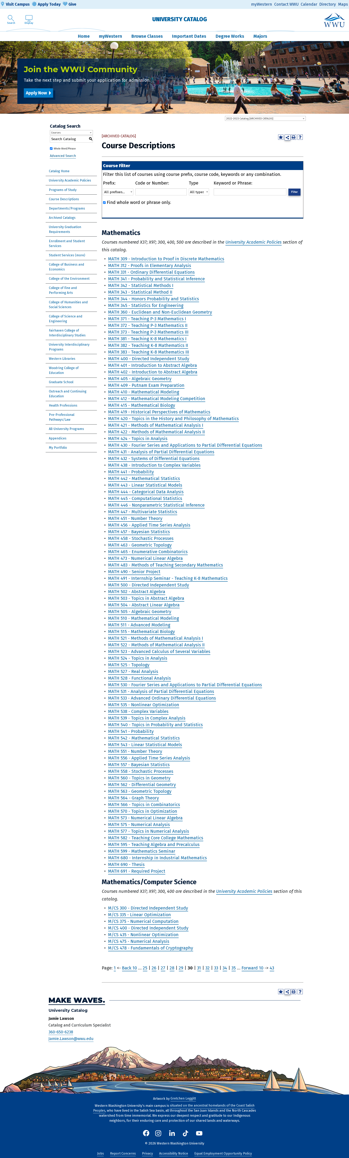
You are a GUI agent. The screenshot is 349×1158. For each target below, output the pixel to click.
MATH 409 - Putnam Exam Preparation (146, 385)
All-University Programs (66, 429)
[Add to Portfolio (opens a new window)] (280, 137)
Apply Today (49, 4)
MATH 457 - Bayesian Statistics (139, 531)
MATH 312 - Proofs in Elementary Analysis (149, 265)
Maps (343, 4)
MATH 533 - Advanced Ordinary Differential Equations (162, 698)
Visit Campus (18, 4)
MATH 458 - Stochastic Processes (140, 538)
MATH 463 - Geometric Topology (140, 545)
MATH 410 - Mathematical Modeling (143, 392)
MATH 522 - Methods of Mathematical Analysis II (156, 645)
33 (216, 968)
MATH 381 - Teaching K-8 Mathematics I (147, 338)
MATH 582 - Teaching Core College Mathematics (155, 838)
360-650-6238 (60, 1032)
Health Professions (63, 405)
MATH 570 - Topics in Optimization (142, 811)
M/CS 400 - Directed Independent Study (148, 928)
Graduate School (61, 382)
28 (172, 968)
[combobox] (265, 118)
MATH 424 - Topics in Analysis (137, 438)
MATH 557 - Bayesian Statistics (139, 764)
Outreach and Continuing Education (67, 393)
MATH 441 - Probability (131, 472)
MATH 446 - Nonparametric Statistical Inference (156, 505)
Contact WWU (286, 4)
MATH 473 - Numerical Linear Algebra (145, 558)
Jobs (100, 1153)
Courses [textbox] (56, 132)
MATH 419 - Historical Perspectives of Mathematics (159, 412)
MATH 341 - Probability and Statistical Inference (156, 279)
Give (72, 4)
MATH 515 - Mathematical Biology (141, 631)
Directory (327, 4)
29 (181, 968)
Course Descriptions (64, 199)
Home (84, 36)
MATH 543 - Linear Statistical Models (145, 744)
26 (154, 968)
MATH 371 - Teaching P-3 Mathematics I (147, 318)
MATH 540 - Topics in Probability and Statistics (155, 724)
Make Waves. (76, 1000)
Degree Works (229, 36)
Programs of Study (63, 190)
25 (145, 968)
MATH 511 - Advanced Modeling (139, 625)
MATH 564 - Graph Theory (133, 798)
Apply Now (36, 93)
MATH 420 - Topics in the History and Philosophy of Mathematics (173, 418)
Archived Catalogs (62, 218)
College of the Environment (69, 279)
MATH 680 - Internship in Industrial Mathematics (157, 858)
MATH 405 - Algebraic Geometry (139, 378)
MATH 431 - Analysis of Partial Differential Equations (161, 452)
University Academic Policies (70, 180)
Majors (260, 36)
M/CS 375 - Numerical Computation (143, 921)
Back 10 (129, 968)
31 (199, 968)
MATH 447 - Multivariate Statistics (142, 511)
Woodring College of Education (64, 370)
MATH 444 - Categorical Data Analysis (146, 491)
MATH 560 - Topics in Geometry (139, 778)
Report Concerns (123, 1153)
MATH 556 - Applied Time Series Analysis (149, 758)
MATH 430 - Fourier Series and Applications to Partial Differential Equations (185, 445)
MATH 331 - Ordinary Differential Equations (151, 272)
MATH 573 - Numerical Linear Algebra (145, 818)
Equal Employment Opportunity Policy (223, 1153)
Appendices (57, 438)
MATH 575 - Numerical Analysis (139, 824)
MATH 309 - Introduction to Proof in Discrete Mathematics (166, 259)
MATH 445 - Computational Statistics (145, 498)
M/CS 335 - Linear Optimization (139, 914)
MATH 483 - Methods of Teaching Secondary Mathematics (165, 565)
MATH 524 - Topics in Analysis (137, 658)
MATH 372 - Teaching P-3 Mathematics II (147, 325)
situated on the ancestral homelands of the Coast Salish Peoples (173, 1108)
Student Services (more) (67, 255)
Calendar (309, 4)
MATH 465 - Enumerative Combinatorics (148, 551)
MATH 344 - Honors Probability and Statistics (153, 298)
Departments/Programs (67, 208)
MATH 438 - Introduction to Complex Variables (154, 465)
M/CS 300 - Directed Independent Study (148, 908)
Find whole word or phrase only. (139, 202)
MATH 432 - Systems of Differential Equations (154, 458)
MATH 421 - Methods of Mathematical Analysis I (155, 425)
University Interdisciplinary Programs (69, 347)
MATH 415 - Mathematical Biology (141, 405)
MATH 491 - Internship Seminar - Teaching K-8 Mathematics (168, 578)
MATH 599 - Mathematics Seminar (141, 851)
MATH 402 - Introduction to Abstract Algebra (152, 372)
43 (272, 968)
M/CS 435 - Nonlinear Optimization (143, 934)
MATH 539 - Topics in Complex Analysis (146, 718)
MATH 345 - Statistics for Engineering (145, 305)
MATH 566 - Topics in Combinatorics (144, 804)
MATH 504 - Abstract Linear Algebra (144, 605)
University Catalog (179, 19)
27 (163, 968)
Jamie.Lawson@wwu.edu (71, 1038)
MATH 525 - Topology (128, 665)
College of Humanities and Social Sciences (68, 304)
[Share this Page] (287, 137)
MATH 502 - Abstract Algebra (136, 591)
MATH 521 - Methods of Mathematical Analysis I (155, 638)
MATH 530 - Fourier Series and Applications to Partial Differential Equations (185, 684)
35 (233, 968)
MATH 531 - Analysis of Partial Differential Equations (161, 691)
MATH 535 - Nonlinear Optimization (143, 704)
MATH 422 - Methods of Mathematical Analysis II (156, 432)
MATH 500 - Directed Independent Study (148, 585)
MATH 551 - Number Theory (135, 751)
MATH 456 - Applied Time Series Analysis (149, 525)
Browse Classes (147, 36)
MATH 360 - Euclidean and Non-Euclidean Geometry (160, 312)
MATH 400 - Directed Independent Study (148, 358)
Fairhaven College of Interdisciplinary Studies (67, 333)
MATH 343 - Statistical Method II (140, 292)
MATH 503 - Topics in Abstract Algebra (146, 598)
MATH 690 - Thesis (126, 864)
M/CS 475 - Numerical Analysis (138, 941)
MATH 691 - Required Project (136, 871)
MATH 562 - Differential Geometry (142, 784)
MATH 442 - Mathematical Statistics (144, 478)
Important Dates (189, 36)
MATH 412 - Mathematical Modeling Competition (156, 398)
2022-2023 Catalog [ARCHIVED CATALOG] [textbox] (249, 118)
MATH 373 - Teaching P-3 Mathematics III (148, 332)
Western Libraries (62, 359)
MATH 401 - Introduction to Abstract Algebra (152, 365)
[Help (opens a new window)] (300, 137)
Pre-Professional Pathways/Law (61, 417)
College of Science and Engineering (65, 318)
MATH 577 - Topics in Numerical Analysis (148, 831)
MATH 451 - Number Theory (135, 518)
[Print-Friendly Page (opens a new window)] (293, 137)
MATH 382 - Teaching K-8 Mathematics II (148, 345)
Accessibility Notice (173, 1153)
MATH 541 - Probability (131, 731)
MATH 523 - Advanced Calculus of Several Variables (159, 651)
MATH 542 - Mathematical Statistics (144, 738)
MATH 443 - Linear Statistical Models (145, 485)
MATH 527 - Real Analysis (133, 671)
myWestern (261, 4)
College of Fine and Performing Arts (63, 290)
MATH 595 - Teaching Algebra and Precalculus (154, 844)
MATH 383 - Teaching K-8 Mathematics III (148, 352)
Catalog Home (59, 171)
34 (225, 968)
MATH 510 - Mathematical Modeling (143, 618)
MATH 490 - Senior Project (134, 571)
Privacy (147, 1153)
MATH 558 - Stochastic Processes (140, 771)
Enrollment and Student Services (67, 243)
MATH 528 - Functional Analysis (139, 678)
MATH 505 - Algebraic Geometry (139, 611)
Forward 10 (252, 968)
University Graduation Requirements (65, 229)
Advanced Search (63, 156)
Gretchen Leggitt (183, 1099)
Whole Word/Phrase (65, 148)
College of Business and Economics (66, 267)
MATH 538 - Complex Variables (138, 711)
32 (207, 968)
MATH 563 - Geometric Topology (139, 791)
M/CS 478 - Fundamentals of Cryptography (150, 948)
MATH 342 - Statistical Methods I (140, 285)
